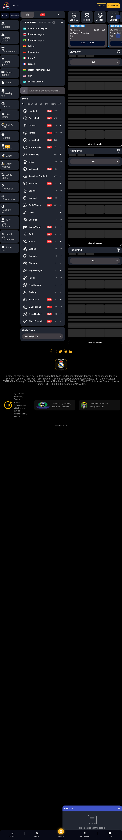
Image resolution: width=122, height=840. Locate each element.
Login (101, 5)
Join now (113, 5)
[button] (9, 222)
